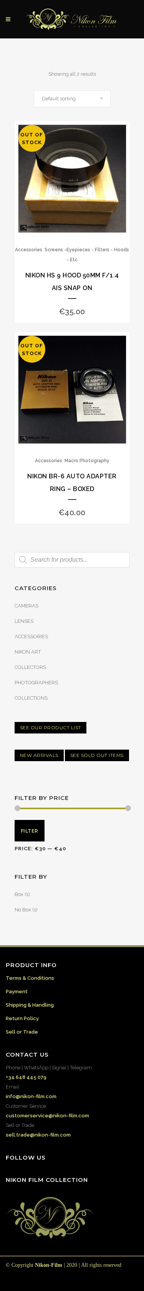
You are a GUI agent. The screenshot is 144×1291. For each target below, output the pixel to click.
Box (19, 894)
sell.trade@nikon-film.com (38, 1135)
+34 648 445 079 (26, 1077)
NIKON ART (28, 652)
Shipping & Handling (30, 1005)
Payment (17, 991)
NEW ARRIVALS (39, 755)
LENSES (24, 621)
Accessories (28, 249)
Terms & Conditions (30, 978)
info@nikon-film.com (31, 1096)
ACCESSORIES (31, 636)
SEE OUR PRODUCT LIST (50, 727)
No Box (23, 910)
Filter (29, 831)
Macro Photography (87, 460)
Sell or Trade (22, 1032)
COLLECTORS (30, 667)
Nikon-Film (48, 1265)
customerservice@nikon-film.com (47, 1115)
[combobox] (72, 98)
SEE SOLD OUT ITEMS (97, 755)
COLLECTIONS (31, 698)
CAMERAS (26, 606)
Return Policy (22, 1018)
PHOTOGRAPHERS (36, 682)
